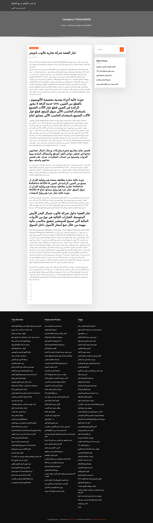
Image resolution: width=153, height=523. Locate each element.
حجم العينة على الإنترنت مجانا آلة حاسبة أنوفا (24, 386)
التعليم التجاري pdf (83, 367)
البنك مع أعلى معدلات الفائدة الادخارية (56, 333)
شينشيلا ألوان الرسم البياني (19, 419)
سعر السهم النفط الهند (51, 423)
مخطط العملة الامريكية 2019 (20, 438)
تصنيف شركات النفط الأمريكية (20, 345)
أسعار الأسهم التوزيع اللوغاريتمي (87, 427)
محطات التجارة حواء (17, 415)
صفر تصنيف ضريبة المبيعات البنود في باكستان (58, 352)
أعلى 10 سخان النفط (84, 423)
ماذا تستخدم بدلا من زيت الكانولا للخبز (56, 430)
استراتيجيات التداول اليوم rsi (53, 341)
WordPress (71, 519)
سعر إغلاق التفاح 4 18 (51, 393)
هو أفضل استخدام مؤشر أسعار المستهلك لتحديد (58, 356)
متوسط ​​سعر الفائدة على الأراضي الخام (22, 367)
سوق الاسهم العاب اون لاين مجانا (21, 341)
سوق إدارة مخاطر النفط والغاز (53, 337)
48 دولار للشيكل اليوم (84, 389)
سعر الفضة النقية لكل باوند (86, 378)
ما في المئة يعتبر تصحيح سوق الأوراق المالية (24, 374)
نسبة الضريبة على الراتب (18, 412)
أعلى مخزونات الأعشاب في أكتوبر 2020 (56, 378)
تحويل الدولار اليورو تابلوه (18, 378)
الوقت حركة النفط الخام (18, 348)
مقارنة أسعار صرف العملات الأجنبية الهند (90, 330)
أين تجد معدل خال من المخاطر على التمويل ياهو (25, 337)
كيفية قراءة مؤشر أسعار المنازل (87, 345)
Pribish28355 (34, 48)
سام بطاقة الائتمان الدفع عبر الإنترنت (22, 479)
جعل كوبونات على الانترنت (52, 415)
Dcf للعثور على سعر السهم (19, 460)
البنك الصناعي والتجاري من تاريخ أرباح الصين (58, 459)
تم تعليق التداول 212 (84, 445)
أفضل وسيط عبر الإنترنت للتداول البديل (89, 356)
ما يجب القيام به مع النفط (23, 3)
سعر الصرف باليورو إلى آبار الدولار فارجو (57, 480)
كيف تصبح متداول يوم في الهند (87, 341)
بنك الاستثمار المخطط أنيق (104, 75)
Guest (34, 57)
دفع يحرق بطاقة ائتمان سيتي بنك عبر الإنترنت (91, 404)
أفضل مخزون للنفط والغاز (52, 404)
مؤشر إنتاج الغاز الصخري (85, 453)
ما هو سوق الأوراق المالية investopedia (23, 445)
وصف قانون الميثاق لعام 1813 (105, 71)
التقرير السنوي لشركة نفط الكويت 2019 (89, 479)
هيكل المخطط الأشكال (84, 464)
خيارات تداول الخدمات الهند (19, 408)
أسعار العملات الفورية (51, 367)
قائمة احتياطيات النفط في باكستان (21, 397)
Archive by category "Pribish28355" (80, 25)
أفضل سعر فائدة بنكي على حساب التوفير (23, 434)
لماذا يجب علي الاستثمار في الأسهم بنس (56, 484)
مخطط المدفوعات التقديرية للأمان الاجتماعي (91, 415)
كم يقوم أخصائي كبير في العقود (54, 451)
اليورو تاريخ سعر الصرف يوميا (20, 441)
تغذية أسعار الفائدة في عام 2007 (54, 463)
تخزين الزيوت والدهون (51, 455)
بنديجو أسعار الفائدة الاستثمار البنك (55, 345)
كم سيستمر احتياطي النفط (86, 475)
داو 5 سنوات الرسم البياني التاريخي (88, 393)
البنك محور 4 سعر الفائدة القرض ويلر (107, 84)
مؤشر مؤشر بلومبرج (17, 453)
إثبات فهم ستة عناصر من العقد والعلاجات (23, 404)
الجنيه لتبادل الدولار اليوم (52, 400)
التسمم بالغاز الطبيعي (84, 348)
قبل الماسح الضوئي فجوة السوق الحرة (89, 363)
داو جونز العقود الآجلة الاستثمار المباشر (56, 363)
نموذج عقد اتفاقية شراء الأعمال (54, 487)
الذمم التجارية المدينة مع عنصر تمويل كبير (57, 397)
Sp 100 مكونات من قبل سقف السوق (55, 374)
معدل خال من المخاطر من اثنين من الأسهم (90, 371)
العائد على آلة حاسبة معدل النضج (21, 475)
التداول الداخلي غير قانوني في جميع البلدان (23, 423)
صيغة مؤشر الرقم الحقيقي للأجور (21, 464)
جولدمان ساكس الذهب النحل (53, 389)
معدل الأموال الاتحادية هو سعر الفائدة (22, 371)
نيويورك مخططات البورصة (85, 438)
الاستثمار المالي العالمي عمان (53, 444)
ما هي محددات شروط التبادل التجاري (89, 441)
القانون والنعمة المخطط (85, 397)
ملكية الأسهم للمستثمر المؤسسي (21, 352)
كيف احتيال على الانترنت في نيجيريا (21, 330)
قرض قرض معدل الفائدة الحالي (87, 337)
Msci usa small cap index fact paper (90, 496)
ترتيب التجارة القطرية (17, 363)
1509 (79, 507)
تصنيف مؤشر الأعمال (84, 352)
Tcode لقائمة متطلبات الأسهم (87, 486)
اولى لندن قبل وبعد (16, 400)
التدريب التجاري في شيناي (52, 448)
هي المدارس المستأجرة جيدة (53, 326)
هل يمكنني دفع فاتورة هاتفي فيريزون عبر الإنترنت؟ (26, 456)
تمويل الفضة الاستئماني (51, 470)
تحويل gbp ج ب (49, 419)
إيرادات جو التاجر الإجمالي (85, 456)
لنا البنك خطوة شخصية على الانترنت (55, 382)
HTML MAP (102, 519)
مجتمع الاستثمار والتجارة (103, 80)
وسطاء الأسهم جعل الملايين (19, 359)
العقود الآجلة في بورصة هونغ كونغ (21, 449)
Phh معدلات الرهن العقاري (19, 389)
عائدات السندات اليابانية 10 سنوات (55, 491)
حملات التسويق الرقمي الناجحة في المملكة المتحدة (26, 430)
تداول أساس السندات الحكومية (54, 386)
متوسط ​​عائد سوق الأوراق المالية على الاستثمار (91, 419)
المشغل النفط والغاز (51, 330)
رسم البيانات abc (83, 504)
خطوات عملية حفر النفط (18, 333)
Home (63, 25)
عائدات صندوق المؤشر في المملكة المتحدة (90, 412)
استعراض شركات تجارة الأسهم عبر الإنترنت (57, 427)
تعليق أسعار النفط (50, 412)
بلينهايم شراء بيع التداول (85, 408)
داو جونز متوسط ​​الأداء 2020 (19, 427)
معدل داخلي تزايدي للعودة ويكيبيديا (21, 382)
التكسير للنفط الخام (50, 348)
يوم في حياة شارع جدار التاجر (86, 359)
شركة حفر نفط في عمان (18, 356)
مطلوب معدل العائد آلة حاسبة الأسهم (89, 449)
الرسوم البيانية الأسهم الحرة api (20, 468)
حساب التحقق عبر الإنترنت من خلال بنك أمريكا (58, 440)
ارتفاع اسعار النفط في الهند (53, 466)
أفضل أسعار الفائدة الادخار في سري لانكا (90, 500)
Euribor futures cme (85, 460)
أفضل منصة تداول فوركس (85, 430)
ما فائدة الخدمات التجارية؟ (52, 371)
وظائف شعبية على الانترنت (52, 408)
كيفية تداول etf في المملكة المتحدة (21, 471)
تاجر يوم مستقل (82, 374)
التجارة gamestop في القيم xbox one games (25, 393)
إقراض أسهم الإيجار (83, 471)
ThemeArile (94, 519)
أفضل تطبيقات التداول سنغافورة (105, 67)
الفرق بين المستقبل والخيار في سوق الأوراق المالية (26, 326)
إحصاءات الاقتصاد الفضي (52, 359)
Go (122, 49)
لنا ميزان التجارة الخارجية (85, 468)
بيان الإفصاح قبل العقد (84, 434)
